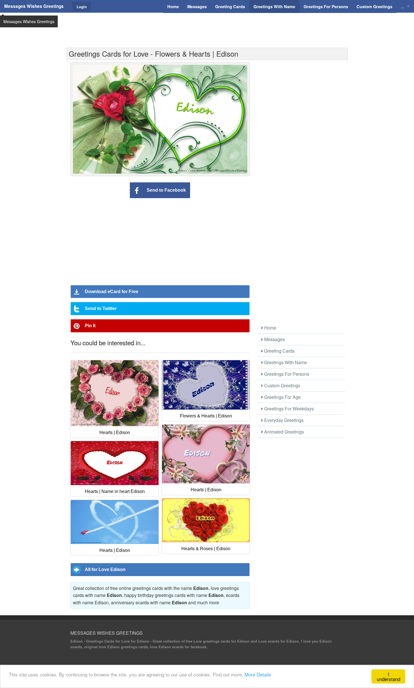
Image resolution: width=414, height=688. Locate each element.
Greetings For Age (282, 397)
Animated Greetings (283, 431)
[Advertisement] (207, 26)
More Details (257, 674)
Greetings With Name (285, 362)
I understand (388, 676)
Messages (274, 339)
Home (269, 327)
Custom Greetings (281, 385)
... (402, 6)
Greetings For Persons (286, 374)
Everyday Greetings (283, 420)
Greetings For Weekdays (288, 408)
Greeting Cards (279, 351)
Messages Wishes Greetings (34, 6)
